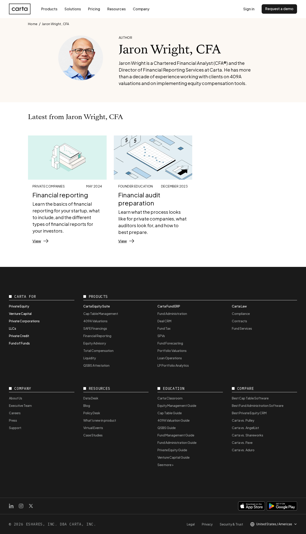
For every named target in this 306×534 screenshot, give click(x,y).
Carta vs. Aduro (243, 450)
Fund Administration (172, 314)
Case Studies (93, 435)
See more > (165, 465)
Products (49, 9)
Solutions (73, 9)
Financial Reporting (97, 336)
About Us (15, 398)
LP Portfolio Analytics (173, 365)
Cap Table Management (100, 314)
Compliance (241, 314)
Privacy (207, 524)
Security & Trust (231, 524)
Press (13, 420)
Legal (191, 524)
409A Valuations (95, 321)
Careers (15, 413)
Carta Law (239, 306)
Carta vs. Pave (242, 442)
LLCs (12, 328)
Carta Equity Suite (96, 306)
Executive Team (20, 405)
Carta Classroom (170, 398)
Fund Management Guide (175, 435)
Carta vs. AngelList (245, 428)
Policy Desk (91, 413)
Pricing (94, 9)
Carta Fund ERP (168, 306)
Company (141, 9)
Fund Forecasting (170, 343)
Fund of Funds (19, 343)
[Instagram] (21, 506)
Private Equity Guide (172, 450)
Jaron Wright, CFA (55, 24)
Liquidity (89, 358)
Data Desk (90, 398)
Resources (116, 9)
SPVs (161, 336)
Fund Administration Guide (176, 442)
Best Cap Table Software (250, 398)
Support (15, 428)
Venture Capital (20, 314)
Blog (86, 405)
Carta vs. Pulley (243, 420)
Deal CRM (164, 321)
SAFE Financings (95, 328)
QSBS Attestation (96, 365)
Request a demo (279, 8)
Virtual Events (93, 428)
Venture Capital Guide (173, 457)
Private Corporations (24, 321)
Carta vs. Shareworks (247, 435)
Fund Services (242, 328)
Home (33, 24)
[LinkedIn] (11, 506)
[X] (31, 506)
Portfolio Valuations (172, 351)
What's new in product (99, 420)
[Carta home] (19, 9)
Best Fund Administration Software (257, 405)
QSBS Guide (166, 428)
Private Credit (19, 336)
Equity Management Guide (176, 405)
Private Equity (19, 306)
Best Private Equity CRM (249, 413)
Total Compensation (98, 351)
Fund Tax (163, 328)
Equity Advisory (94, 343)
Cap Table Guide (169, 413)
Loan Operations (169, 358)
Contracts (239, 321)
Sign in (248, 9)
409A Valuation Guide (173, 420)
